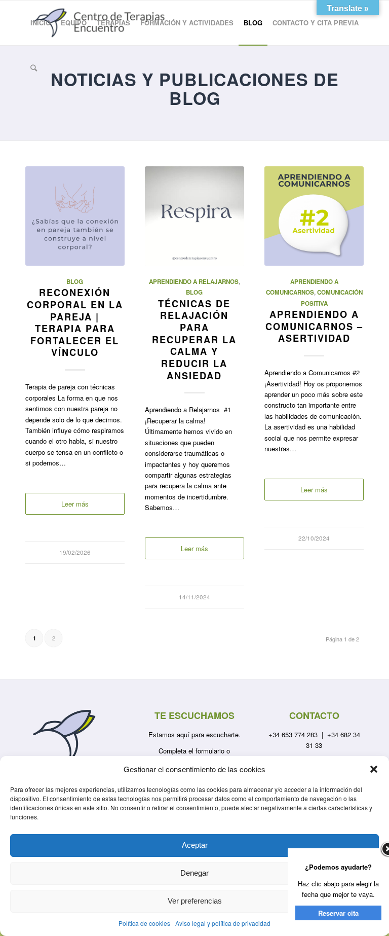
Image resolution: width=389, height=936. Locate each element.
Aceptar (195, 845)
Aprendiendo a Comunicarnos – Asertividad (314, 326)
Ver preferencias (195, 900)
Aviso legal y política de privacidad (222, 923)
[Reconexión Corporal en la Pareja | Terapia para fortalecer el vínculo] (75, 216)
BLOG (74, 281)
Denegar (194, 873)
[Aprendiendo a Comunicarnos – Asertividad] (314, 216)
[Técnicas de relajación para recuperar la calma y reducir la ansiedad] (194, 216)
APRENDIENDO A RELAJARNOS (194, 281)
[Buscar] (33, 67)
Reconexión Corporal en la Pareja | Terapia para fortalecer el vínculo (75, 322)
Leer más (75, 504)
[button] (374, 769)
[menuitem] (40, 23)
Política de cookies (144, 923)
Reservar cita (338, 913)
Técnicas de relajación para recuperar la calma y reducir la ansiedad (194, 339)
